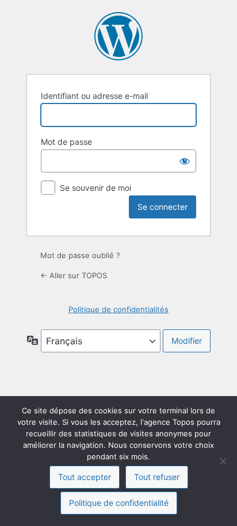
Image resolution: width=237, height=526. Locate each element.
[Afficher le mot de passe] (184, 160)
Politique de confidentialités (118, 309)
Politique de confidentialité (119, 503)
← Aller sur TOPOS (73, 275)
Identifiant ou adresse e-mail (94, 96)
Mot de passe (66, 142)
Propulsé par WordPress (118, 36)
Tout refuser (156, 477)
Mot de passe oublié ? (80, 255)
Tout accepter (84, 477)
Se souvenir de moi (95, 188)
